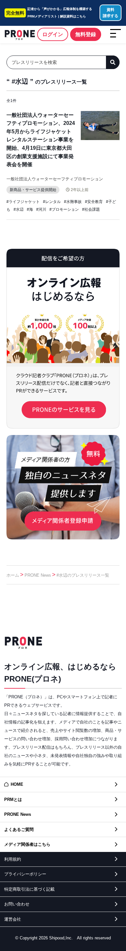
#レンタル (52, 201)
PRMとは (13, 799)
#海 (30, 209)
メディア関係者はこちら (27, 844)
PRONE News (38, 575)
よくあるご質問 (19, 829)
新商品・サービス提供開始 (33, 189)
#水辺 (19, 209)
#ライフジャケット (23, 201)
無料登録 (85, 34)
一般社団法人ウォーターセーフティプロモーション (54, 179)
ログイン (52, 34)
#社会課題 (91, 209)
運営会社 (12, 919)
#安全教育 (94, 201)
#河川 (41, 209)
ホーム (12, 575)
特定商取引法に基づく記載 (29, 889)
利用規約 (12, 859)
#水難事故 (73, 201)
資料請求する (110, 12)
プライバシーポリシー (25, 874)
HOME (17, 784)
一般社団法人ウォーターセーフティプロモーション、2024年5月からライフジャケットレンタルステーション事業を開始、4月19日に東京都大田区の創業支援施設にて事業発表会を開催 (40, 139)
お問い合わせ (16, 904)
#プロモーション (64, 209)
